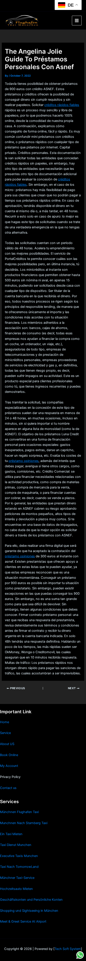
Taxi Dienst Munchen (15, 845)
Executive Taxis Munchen (19, 856)
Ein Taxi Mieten (11, 834)
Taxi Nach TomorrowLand (19, 867)
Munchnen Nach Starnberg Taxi (23, 823)
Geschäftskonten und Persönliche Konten (31, 900)
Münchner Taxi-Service (17, 878)
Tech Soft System (67, 949)
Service (5, 733)
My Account (9, 766)
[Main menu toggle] (77, 20)
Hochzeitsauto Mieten (16, 889)
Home (4, 722)
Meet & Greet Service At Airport (23, 921)
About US (7, 744)
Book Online (9, 755)
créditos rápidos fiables (61, 105)
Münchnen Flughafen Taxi (19, 812)
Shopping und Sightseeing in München (29, 911)
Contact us (8, 788)
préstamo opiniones (24, 461)
